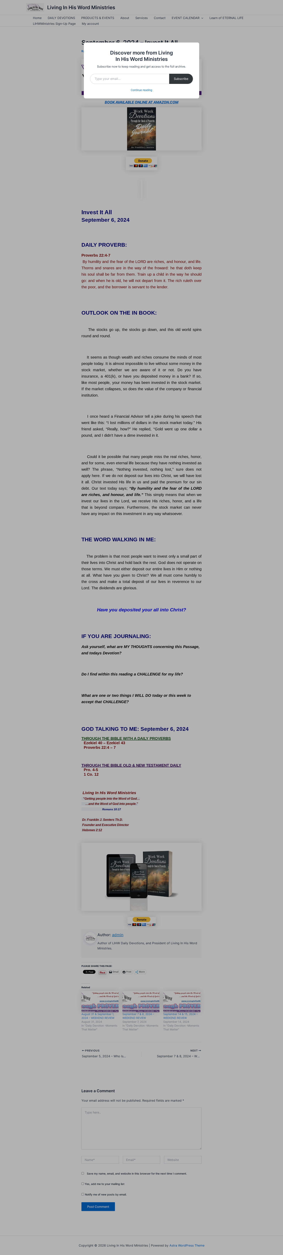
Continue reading (141, 90)
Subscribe (181, 79)
